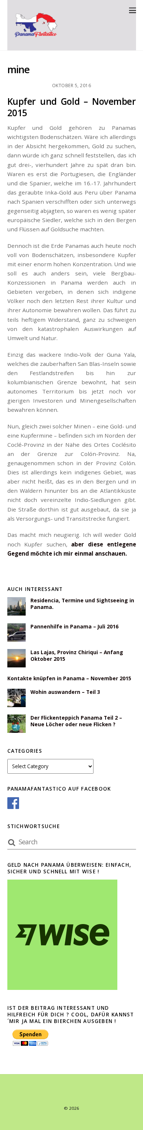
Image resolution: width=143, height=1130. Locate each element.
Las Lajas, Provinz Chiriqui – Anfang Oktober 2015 (76, 655)
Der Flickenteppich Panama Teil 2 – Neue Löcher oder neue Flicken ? (76, 721)
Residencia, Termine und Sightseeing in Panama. (82, 603)
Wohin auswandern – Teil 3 (65, 692)
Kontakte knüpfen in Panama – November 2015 (69, 678)
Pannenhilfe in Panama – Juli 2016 (74, 626)
